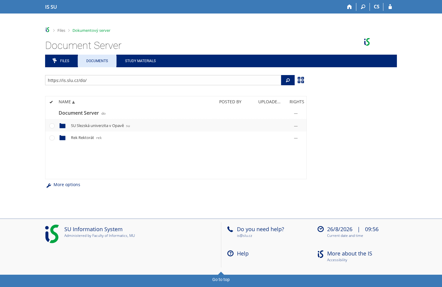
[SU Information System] (47, 29)
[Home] (349, 7)
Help (243, 253)
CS (376, 6)
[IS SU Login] (390, 7)
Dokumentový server (91, 30)
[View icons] (301, 80)
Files (61, 30)
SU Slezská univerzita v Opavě (100, 125)
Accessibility (337, 260)
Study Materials (140, 61)
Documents (97, 61)
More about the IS (349, 253)
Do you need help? (260, 229)
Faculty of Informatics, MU (113, 235)
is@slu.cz (244, 235)
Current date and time (345, 236)
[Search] (363, 7)
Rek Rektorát (86, 137)
